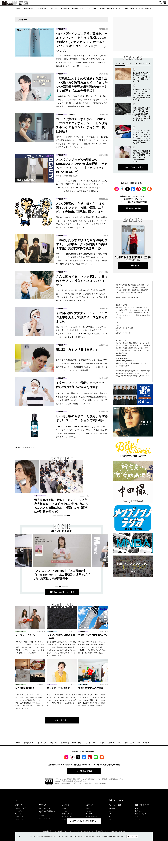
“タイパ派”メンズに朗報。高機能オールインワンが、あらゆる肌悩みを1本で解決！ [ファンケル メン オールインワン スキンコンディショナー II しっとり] (81, 42)
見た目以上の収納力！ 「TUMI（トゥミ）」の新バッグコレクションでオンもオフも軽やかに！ (61, 503)
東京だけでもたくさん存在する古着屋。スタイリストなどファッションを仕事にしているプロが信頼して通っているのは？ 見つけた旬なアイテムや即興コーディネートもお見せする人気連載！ (92, 700)
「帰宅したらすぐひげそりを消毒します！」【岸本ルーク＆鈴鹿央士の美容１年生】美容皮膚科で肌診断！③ (82, 244)
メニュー (165, 2)
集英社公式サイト (49, 831)
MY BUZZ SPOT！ (25, 688)
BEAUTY (62, 29)
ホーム (18, 8)
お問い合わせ (89, 831)
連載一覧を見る (62, 720)
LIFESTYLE (21, 632)
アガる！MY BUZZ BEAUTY (67, 176)
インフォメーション (143, 8)
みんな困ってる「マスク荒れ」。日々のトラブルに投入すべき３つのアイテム (82, 281)
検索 (159, 2)
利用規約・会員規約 (118, 831)
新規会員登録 (135, 208)
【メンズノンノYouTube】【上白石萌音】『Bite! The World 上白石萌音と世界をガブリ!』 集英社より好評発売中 (61, 574)
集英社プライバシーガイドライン (70, 831)
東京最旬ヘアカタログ (58, 688)
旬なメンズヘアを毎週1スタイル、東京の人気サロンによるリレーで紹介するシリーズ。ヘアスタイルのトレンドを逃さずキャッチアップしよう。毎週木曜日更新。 (62, 700)
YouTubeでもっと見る (64, 592)
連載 (126, 8)
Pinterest (138, 189)
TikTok (122, 189)
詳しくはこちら (132, 836)
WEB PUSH (149, 189)
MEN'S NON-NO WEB (8, 3)
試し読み (135, 265)
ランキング (42, 8)
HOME (18, 447)
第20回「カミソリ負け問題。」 (77, 349)
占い (132, 8)
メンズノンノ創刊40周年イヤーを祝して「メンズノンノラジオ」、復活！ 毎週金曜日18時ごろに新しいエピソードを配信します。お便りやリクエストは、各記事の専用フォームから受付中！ (29, 647)
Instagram (116, 189)
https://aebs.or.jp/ (101, 783)
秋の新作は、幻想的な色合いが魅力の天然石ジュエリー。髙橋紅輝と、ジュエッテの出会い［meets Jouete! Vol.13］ (105, 503)
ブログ (88, 8)
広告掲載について (102, 831)
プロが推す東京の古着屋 (90, 688)
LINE (143, 189)
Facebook (133, 189)
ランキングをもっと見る (133, 167)
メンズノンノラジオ (25, 635)
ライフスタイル (99, 8)
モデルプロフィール (114, 8)
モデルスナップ (77, 8)
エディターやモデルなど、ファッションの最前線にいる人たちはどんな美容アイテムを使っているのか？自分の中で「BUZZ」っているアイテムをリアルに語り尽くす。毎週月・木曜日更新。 (92, 647)
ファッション (53, 8)
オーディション (29, 8)
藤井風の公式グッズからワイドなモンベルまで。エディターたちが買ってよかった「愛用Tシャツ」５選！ (141, 77)
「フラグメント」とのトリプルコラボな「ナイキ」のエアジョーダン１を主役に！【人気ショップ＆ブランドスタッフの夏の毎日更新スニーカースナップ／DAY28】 (141, 136)
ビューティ (65, 8)
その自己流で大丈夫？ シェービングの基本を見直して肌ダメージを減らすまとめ (82, 317)
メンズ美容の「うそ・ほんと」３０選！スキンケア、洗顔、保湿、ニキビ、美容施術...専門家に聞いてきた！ (81, 208)
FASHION (40, 496)
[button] (54, 515)
